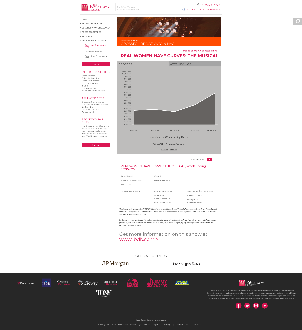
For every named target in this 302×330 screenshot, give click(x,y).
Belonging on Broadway (96, 28)
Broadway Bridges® (91, 81)
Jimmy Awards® (89, 88)
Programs (87, 36)
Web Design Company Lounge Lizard (151, 320)
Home (85, 19)
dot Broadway (88, 107)
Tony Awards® (88, 112)
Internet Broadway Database (204, 9)
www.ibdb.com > (139, 239)
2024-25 (164, 149)
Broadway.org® (89, 76)
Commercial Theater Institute (95, 104)
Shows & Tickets (211, 5)
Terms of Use (182, 324)
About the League (92, 24)
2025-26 (173, 149)
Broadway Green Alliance (93, 102)
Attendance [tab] (180, 64)
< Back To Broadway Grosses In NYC (199, 51)
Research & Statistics (94, 40)
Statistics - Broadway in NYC (96, 57)
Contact (197, 324)
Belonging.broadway (91, 78)
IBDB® (85, 86)
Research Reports (93, 52)
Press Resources (91, 32)
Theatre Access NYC (91, 109)
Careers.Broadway (90, 83)
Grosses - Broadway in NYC (95, 46)
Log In (96, 64)
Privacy (167, 324)
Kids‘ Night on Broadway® (93, 91)
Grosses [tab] (125, 64)
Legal (155, 324)
